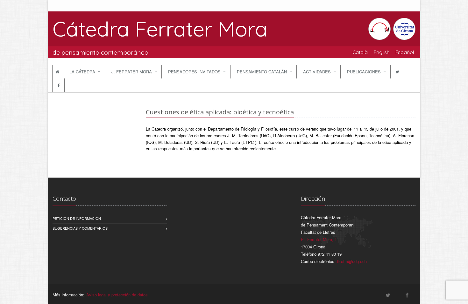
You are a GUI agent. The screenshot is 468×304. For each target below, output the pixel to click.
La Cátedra (82, 72)
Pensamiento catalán (262, 72)
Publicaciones (364, 72)
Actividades (317, 72)
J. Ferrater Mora (131, 72)
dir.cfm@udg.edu (351, 261)
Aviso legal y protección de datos (117, 295)
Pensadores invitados (194, 72)
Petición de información (77, 218)
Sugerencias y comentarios (80, 228)
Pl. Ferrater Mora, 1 (319, 239)
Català (360, 52)
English (381, 52)
